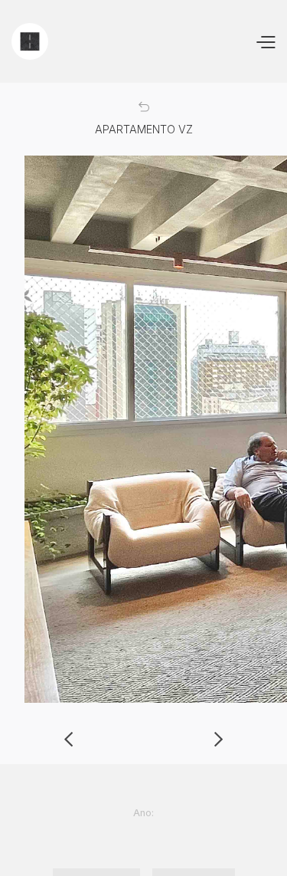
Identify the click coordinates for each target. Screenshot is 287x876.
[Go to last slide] (69, 739)
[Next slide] (218, 739)
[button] (265, 41)
